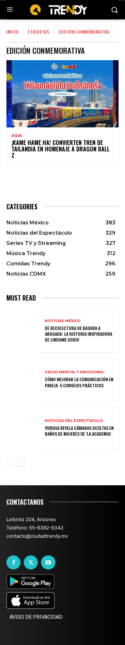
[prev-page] (10, 462)
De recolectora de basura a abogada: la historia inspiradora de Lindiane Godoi (78, 334)
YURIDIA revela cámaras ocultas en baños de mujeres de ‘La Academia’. (79, 430)
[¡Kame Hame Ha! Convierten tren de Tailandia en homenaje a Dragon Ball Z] (62, 93)
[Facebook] (13, 562)
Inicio (12, 31)
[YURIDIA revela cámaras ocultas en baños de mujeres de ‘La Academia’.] (23, 428)
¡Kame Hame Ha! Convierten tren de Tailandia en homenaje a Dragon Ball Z (61, 148)
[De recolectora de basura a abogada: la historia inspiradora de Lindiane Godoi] (23, 331)
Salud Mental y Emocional (74, 372)
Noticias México (62, 321)
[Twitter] (31, 562)
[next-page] (21, 462)
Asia (17, 136)
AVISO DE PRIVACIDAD (36, 617)
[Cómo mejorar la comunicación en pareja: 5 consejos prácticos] (23, 379)
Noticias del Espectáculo (74, 421)
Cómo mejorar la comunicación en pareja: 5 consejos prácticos (79, 382)
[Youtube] (48, 562)
